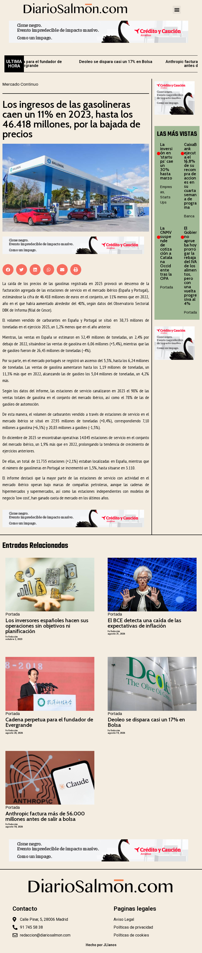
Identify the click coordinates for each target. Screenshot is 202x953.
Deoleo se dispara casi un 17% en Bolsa (100, 61)
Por (11, 636)
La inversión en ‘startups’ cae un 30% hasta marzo (166, 161)
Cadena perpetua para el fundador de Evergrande (49, 722)
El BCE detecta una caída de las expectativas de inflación (144, 623)
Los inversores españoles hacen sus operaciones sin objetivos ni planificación (46, 626)
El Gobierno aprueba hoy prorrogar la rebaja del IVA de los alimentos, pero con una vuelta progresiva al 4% (190, 266)
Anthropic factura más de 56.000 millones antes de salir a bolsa (45, 816)
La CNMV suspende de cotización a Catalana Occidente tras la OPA (166, 253)
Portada (166, 287)
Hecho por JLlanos (101, 945)
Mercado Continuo (20, 84)
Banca (189, 216)
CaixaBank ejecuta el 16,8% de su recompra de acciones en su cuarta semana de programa (190, 176)
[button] (177, 10)
